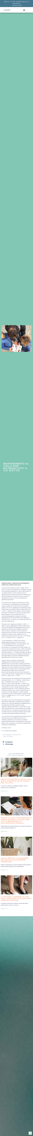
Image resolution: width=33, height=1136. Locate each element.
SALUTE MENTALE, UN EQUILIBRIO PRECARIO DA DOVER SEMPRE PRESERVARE (15, 860)
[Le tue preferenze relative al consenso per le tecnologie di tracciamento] (30, 1133)
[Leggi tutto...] (4, 791)
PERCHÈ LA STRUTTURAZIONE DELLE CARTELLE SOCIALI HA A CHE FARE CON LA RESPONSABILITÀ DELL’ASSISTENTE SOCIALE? (16, 820)
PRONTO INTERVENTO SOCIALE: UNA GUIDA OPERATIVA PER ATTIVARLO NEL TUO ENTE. (16, 781)
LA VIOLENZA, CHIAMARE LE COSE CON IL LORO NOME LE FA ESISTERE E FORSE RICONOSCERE (16, 898)
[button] (24, 10)
